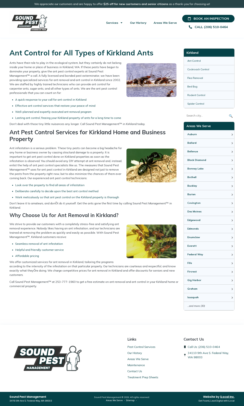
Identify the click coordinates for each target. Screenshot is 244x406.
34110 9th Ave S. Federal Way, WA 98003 (30, 400)
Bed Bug (192, 86)
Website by (219, 397)
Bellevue (192, 151)
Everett (192, 245)
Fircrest (192, 271)
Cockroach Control (198, 69)
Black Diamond (196, 160)
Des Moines (194, 211)
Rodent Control (196, 95)
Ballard (191, 142)
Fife (189, 263)
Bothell (191, 177)
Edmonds (193, 228)
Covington (194, 203)
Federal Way (195, 254)
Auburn (192, 134)
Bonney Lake (195, 168)
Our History (138, 22)
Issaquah (193, 297)
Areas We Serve (165, 22)
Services (112, 22)
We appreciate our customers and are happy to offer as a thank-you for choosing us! (122, 4)
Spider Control (195, 103)
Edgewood (193, 220)
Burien (191, 194)
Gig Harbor (194, 280)
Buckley (192, 185)
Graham (192, 288)
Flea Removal (195, 78)
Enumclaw (193, 237)
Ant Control (194, 60)
